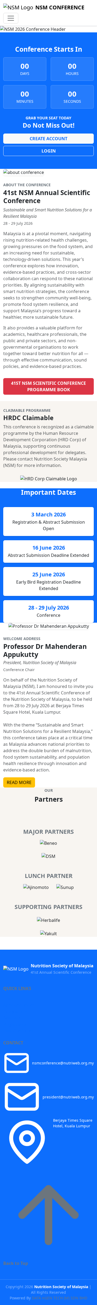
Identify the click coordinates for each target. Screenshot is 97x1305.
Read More (19, 782)
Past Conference (20, 1031)
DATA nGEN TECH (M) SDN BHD (59, 1297)
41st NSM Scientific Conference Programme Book (48, 386)
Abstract (11, 1018)
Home (9, 999)
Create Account (48, 139)
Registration (15, 1024)
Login (48, 151)
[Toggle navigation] (10, 18)
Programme (15, 1011)
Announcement (19, 1005)
